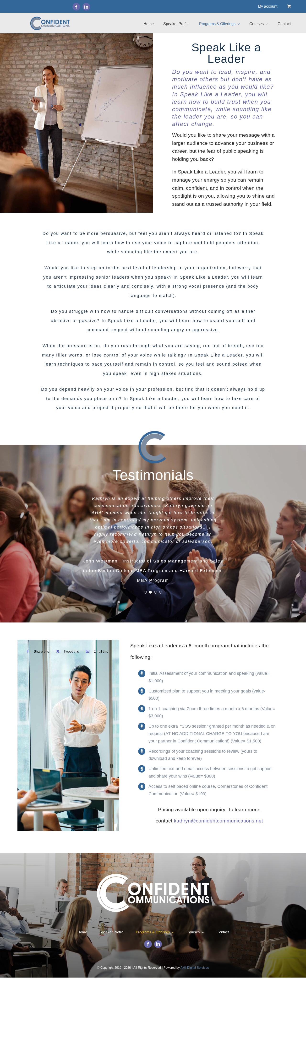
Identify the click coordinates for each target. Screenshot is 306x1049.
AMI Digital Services (194, 967)
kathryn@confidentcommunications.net (218, 820)
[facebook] (76, 7)
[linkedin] (86, 7)
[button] (145, 592)
